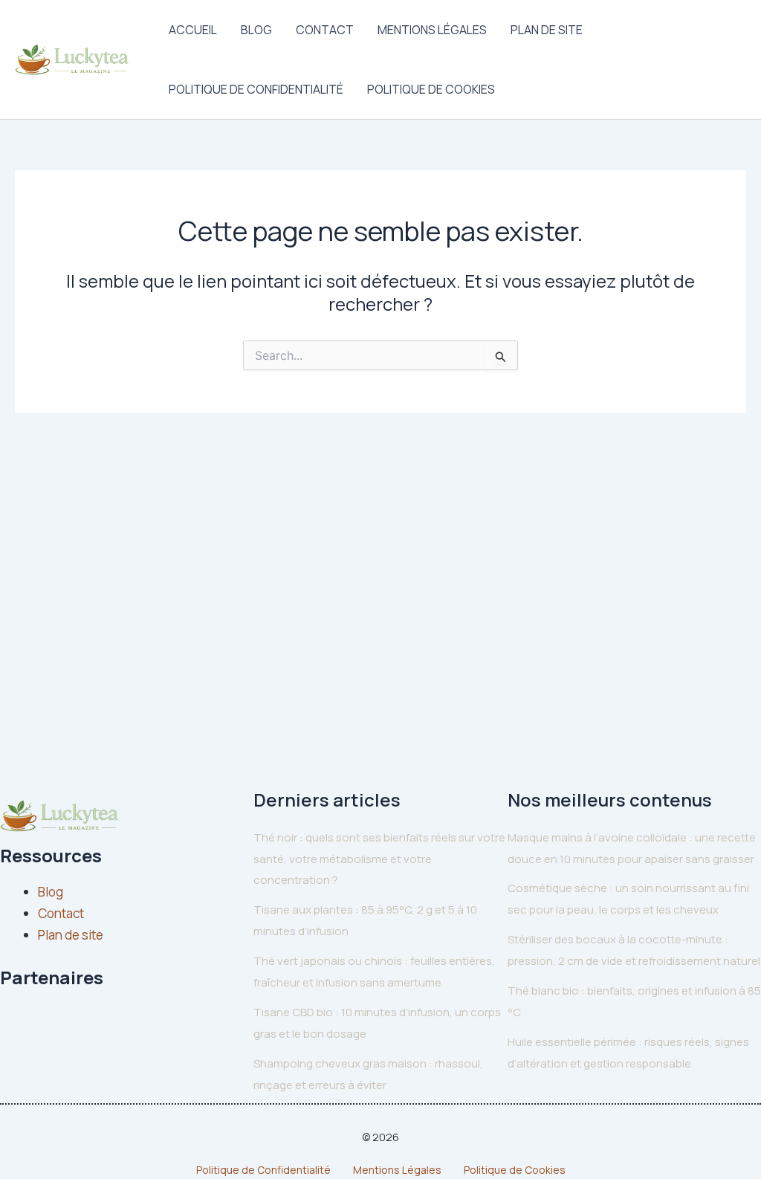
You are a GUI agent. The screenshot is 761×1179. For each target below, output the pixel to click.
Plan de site (547, 30)
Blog (256, 30)
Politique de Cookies (431, 89)
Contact (325, 30)
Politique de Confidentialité (256, 89)
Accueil (193, 30)
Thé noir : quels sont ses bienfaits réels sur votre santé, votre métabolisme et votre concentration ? (379, 859)
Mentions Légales (432, 30)
